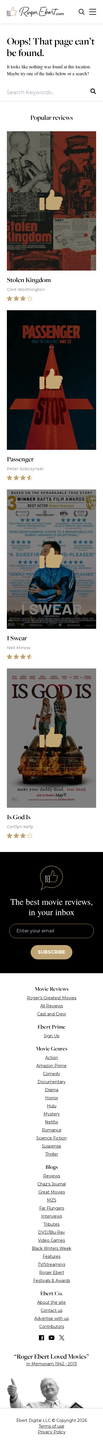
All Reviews (51, 1006)
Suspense (51, 1146)
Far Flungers (51, 1208)
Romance (52, 1130)
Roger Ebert (51, 1272)
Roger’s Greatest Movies (51, 997)
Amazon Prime (51, 1065)
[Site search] (82, 12)
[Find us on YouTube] (52, 1337)
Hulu (51, 1105)
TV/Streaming (51, 1264)
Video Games (51, 1240)
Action (51, 1057)
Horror (51, 1097)
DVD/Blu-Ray (51, 1232)
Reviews (51, 1176)
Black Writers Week (51, 1248)
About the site (51, 1302)
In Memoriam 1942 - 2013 (51, 1363)
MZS (51, 1200)
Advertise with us (51, 1318)
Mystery (51, 1114)
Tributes (51, 1224)
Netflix (51, 1122)
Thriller (51, 1154)
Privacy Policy (52, 1432)
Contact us (51, 1310)
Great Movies (51, 1192)
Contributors (51, 1326)
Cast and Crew (51, 1014)
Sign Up (52, 1035)
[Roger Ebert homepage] (35, 12)
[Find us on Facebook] (41, 1337)
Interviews (51, 1216)
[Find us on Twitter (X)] (61, 1337)
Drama (51, 1089)
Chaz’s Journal (51, 1184)
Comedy (51, 1073)
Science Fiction (51, 1138)
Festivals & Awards (51, 1280)
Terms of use (51, 1426)
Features (51, 1256)
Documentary (51, 1081)
